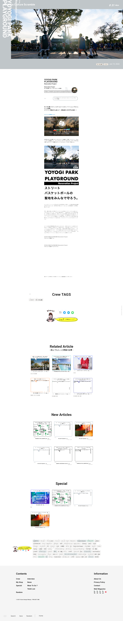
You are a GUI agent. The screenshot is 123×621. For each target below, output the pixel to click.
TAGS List (31, 589)
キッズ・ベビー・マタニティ (69, 541)
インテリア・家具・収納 (94, 554)
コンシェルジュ (42, 554)
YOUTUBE (88, 549)
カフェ (50, 549)
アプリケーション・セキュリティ (72, 543)
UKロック (55, 554)
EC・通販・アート (62, 551)
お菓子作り (36, 541)
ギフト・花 (68, 546)
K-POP (70, 551)
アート (35, 556)
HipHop (32, 395)
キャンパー (41, 556)
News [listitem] (29, 582)
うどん (99, 546)
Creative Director (82, 541)
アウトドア (90, 541)
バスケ (32, 300)
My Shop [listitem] (19, 582)
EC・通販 (95, 549)
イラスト (50, 551)
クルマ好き (87, 546)
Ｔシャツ (57, 541)
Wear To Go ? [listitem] (32, 586)
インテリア (42, 546)
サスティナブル (82, 554)
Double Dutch (57, 556)
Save (21, 616)
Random (29, 616)
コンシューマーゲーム (78, 549)
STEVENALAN (36, 543)
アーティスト (42, 551)
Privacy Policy (99, 582)
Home (41, 616)
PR (48, 546)
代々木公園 (39, 300)
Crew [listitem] (18, 579)
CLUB (94, 543)
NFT (55, 551)
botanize (84, 543)
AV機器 (62, 546)
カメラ (93, 546)
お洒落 (40, 549)
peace (89, 543)
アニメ (49, 554)
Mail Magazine (99, 589)
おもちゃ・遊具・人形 (81, 556)
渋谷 (57, 396)
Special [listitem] (19, 586)
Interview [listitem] (31, 579)
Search (13, 616)
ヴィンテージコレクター (71, 554)
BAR (61, 543)
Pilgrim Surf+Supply (78, 546)
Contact (97, 586)
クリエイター (87, 551)
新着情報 (63, 276)
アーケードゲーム (59, 549)
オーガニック (66, 556)
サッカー (43, 541)
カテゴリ (56, 543)
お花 (58, 546)
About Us (97, 579)
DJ (46, 556)
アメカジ (35, 546)
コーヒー (52, 546)
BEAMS (97, 556)
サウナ (61, 554)
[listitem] (60, 312)
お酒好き (97, 541)
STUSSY (35, 551)
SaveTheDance (96, 551)
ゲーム (50, 556)
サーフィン (68, 549)
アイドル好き (50, 541)
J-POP (72, 556)
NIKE (45, 549)
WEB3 (34, 554)
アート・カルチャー (47, 543)
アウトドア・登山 (78, 551)
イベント (91, 556)
